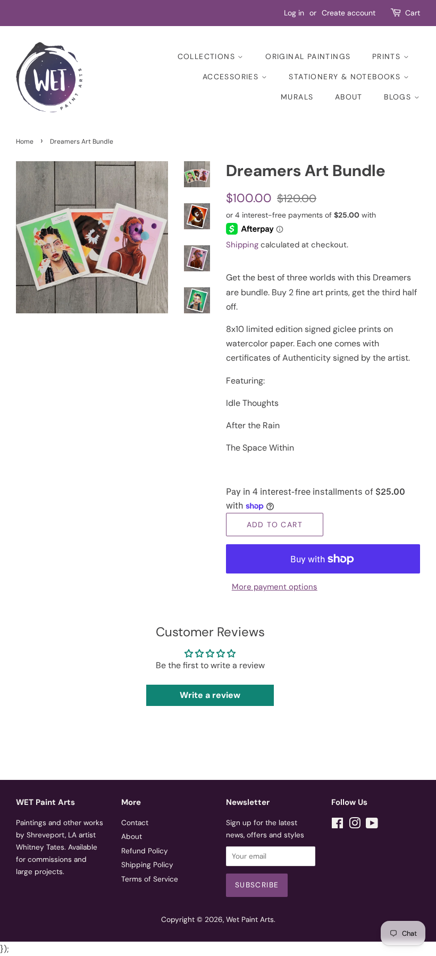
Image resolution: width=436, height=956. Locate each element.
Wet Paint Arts (250, 919)
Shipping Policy (147, 864)
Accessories (232, 76)
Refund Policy (144, 850)
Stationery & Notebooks (346, 76)
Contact (134, 822)
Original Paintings (307, 56)
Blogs (399, 97)
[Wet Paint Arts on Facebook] (337, 825)
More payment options (274, 586)
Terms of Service (149, 879)
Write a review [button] (210, 695)
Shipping (242, 244)
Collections (208, 56)
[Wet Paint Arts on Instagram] (354, 825)
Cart (412, 13)
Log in (294, 13)
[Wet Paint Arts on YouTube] (372, 825)
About (349, 97)
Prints (388, 56)
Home (24, 141)
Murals (297, 97)
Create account (348, 13)
